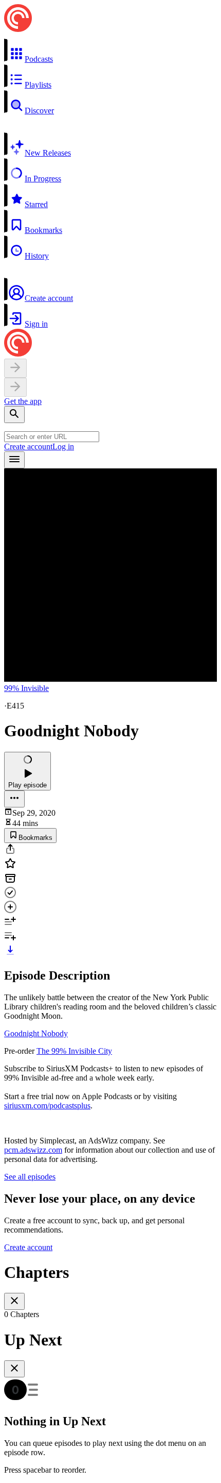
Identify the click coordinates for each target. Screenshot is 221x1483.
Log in (63, 446)
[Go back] (15, 368)
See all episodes (30, 1176)
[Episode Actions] (14, 798)
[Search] (14, 414)
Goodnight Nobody (36, 1033)
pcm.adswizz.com (33, 1149)
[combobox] (51, 436)
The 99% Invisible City (74, 1051)
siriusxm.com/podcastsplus (47, 1105)
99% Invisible (26, 688)
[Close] (14, 1301)
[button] (110, 51)
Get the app (23, 401)
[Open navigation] (14, 459)
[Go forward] (15, 387)
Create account (28, 446)
